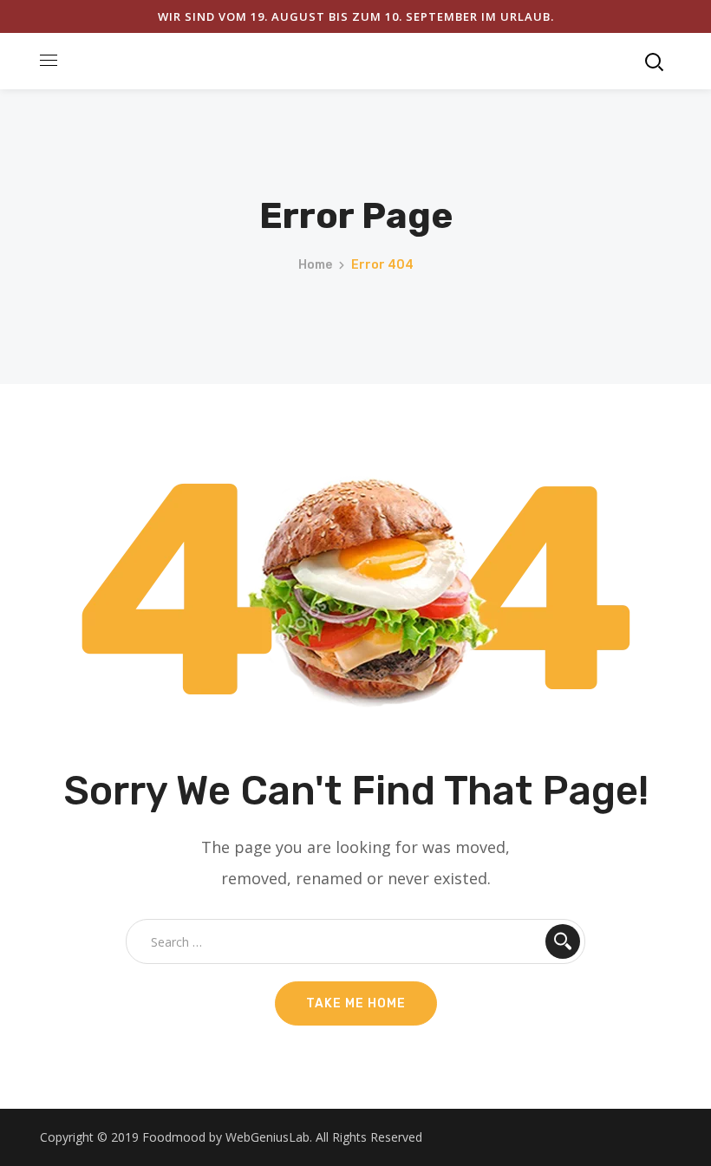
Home (315, 264)
